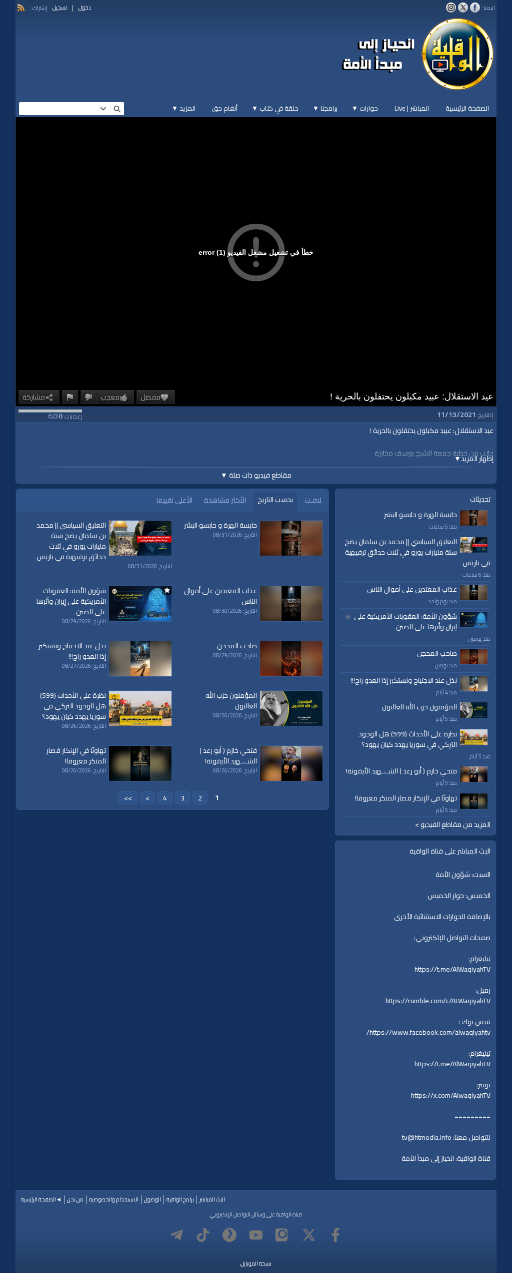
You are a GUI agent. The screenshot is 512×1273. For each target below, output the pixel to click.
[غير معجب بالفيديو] (88, 397)
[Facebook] (335, 1235)
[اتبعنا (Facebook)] (475, 8)
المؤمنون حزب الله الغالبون (419, 706)
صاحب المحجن (437, 653)
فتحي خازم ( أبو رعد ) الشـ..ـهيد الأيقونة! (401, 770)
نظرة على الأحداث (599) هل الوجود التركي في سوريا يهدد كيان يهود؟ (407, 739)
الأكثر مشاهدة (225, 500)
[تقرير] (70, 397)
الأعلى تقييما (174, 500)
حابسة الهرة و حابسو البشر (420, 514)
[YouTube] (256, 1235)
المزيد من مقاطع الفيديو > (452, 824)
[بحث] (117, 108)
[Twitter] (309, 1235)
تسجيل (59, 8)
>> (128, 797)
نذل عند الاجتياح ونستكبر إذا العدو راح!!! (403, 680)
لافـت (313, 500)
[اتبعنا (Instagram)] (451, 8)
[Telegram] (177, 1235)
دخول (85, 8)
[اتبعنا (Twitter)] (463, 8)
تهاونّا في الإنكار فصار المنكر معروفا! (406, 797)
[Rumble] (229, 1235)
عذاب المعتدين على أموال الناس (412, 589)
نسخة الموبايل (256, 1263)
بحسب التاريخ (275, 499)
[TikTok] (203, 1235)
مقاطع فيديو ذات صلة (256, 475)
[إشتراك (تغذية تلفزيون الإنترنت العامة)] (21, 8)
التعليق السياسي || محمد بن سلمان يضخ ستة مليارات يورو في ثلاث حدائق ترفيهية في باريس (417, 552)
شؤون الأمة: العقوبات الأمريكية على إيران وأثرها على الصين (405, 621)
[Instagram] (283, 1235)
